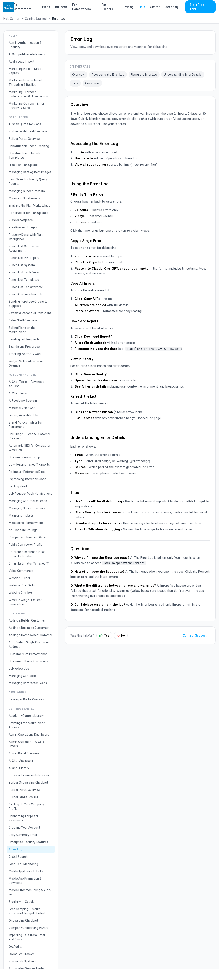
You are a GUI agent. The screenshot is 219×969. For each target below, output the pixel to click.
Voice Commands (21, 570)
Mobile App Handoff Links (26, 871)
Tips (75, 83)
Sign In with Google (21, 901)
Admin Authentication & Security (25, 45)
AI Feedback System (23, 400)
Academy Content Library (26, 715)
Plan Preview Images (23, 227)
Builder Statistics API (23, 797)
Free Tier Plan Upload (23, 165)
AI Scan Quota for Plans (25, 124)
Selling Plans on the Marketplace (22, 330)
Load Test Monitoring (23, 864)
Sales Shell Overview (23, 320)
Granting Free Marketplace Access (27, 725)
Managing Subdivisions (24, 198)
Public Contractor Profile (25, 544)
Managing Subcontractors (27, 191)
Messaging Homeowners (26, 522)
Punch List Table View (24, 272)
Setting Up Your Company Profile (26, 806)
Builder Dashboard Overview (28, 131)
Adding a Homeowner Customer (30, 635)
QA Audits (15, 946)
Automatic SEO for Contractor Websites (29, 448)
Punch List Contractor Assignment (24, 248)
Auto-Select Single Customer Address (29, 644)
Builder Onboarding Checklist (28, 782)
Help (142, 7)
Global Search (18, 856)
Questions (92, 83)
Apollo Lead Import (21, 61)
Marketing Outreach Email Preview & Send (26, 106)
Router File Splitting (22, 961)
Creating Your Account (24, 827)
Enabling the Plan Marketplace (29, 205)
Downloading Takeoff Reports (29, 464)
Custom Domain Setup (24, 457)
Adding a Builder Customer (27, 620)
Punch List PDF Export (24, 258)
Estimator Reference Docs (27, 471)
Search (155, 7)
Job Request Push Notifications (30, 493)
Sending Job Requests (24, 339)
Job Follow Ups (19, 668)
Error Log (15, 849)
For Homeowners (81, 7)
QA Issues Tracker (21, 954)
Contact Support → (196, 635)
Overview (78, 74)
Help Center (11, 18)
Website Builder (19, 578)
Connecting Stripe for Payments (23, 818)
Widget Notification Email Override (26, 363)
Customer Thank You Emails (28, 661)
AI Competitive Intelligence (27, 54)
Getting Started (36, 18)
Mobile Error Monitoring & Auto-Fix (30, 892)
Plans (46, 7)
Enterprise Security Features (28, 842)
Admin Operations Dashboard (29, 734)
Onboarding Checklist (23, 920)
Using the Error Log (144, 74)
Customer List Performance (28, 654)
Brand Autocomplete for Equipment (25, 424)
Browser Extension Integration (29, 775)
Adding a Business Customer (29, 627)
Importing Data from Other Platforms (27, 937)
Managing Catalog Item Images (30, 172)
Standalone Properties (24, 346)
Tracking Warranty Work (25, 354)
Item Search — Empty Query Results (28, 181)
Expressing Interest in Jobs (27, 479)
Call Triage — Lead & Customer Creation (29, 436)
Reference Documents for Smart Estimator (27, 554)
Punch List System (22, 265)
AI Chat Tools (18, 393)
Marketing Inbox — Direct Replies (26, 71)
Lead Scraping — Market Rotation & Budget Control (27, 911)
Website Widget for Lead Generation (25, 602)
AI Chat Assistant (21, 760)
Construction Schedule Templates (24, 155)
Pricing (128, 7)
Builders (61, 7)
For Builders (107, 7)
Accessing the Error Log (108, 74)
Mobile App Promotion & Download (25, 881)
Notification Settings (23, 530)
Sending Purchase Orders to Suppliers (28, 304)
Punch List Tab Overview (26, 287)
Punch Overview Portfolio (26, 294)
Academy (171, 7)
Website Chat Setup (22, 585)
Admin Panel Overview (24, 753)
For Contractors (22, 7)
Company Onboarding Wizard (28, 537)
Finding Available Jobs (24, 415)
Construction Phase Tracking (29, 146)
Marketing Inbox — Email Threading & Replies (25, 82)
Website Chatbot (20, 592)
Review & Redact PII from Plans (30, 313)
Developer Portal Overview (27, 699)
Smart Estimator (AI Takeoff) (29, 563)
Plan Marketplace (21, 220)
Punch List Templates (24, 279)
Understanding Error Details (183, 74)
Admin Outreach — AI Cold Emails (26, 744)
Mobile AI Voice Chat (23, 408)
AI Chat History (19, 768)
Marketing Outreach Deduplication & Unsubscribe (28, 94)
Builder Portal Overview (24, 138)
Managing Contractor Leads (28, 501)
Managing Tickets (21, 515)
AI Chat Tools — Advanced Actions (26, 384)
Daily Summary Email (23, 835)
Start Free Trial (196, 7)
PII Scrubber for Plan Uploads (28, 213)
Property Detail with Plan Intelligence (26, 237)
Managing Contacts (22, 676)
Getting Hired (18, 486)
